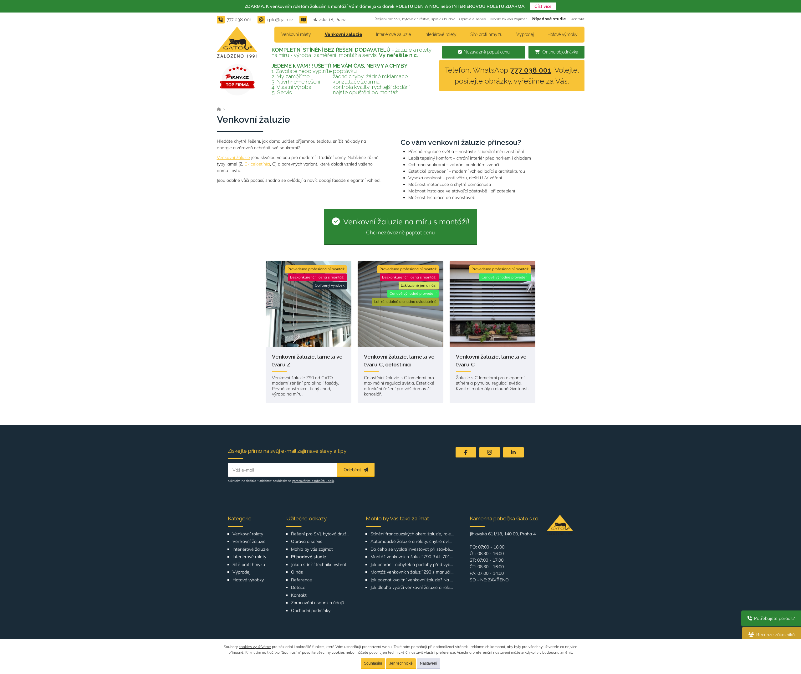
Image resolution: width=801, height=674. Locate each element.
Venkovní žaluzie (343, 34)
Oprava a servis (472, 19)
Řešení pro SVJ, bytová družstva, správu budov (415, 19)
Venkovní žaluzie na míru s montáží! (405, 226)
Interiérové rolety (441, 34)
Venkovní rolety (296, 34)
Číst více (543, 6)
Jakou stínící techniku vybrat (318, 564)
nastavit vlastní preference (432, 652)
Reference (301, 580)
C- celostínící (257, 164)
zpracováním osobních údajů (313, 481)
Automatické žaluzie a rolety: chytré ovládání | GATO (412, 541)
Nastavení (428, 663)
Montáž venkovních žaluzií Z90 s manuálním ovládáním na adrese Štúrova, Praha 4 (412, 572)
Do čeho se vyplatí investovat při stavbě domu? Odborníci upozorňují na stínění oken (412, 549)
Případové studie (549, 19)
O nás (297, 572)
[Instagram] (489, 452)
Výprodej (525, 34)
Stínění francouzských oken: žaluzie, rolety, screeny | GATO (412, 534)
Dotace (298, 587)
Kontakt (577, 19)
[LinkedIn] (513, 452)
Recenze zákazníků (775, 634)
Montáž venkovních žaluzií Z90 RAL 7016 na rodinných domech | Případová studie (412, 556)
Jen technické (401, 663)
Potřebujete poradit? (774, 618)
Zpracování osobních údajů (317, 602)
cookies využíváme (255, 646)
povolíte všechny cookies (323, 652)
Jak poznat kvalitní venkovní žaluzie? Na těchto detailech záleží (412, 580)
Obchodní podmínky (310, 610)
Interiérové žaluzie (393, 34)
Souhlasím (373, 663)
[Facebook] (466, 452)
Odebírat (353, 469)
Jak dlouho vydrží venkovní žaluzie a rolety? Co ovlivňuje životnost (412, 587)
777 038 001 (530, 70)
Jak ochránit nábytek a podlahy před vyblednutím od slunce (412, 564)
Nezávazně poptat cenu (487, 51)
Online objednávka (559, 51)
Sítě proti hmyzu (486, 34)
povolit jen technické (387, 652)
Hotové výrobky (563, 34)
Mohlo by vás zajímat (508, 19)
